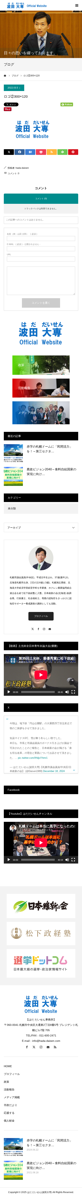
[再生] (9, 692)
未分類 (12, 508)
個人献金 (9, 1120)
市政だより (10, 1105)
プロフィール (41, 616)
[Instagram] (44, 627)
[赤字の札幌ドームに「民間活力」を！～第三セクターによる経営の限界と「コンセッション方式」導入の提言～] (13, 453)
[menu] (76, 5)
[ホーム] (5, 75)
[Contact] (49, 627)
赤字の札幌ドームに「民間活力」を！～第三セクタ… (49, 449)
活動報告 (9, 1089)
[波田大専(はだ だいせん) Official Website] (27, 5)
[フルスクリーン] (73, 692)
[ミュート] (67, 692)
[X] (32, 627)
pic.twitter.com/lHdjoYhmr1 (32, 757)
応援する (9, 1112)
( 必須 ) (22, 234)
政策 (6, 1081)
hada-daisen (22, 168)
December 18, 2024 (54, 771)
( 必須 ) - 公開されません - (23, 244)
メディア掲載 (12, 1097)
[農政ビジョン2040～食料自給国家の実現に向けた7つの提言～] (13, 476)
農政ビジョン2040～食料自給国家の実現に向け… (51, 472)
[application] (41, 675)
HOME (8, 1066)
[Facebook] (38, 627)
